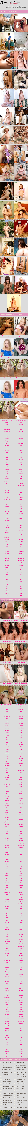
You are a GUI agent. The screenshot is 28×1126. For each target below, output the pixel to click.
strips (7, 560)
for (21, 462)
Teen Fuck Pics (21, 1074)
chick (7, 450)
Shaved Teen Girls (8, 1088)
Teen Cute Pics (6, 1069)
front (7, 466)
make (21, 513)
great (21, 480)
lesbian (7, 506)
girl (7, 476)
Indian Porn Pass (8, 1093)
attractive (7, 429)
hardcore (21, 485)
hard (7, 485)
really (21, 541)
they (21, 577)
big (21, 436)
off (7, 525)
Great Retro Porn (8, 1095)
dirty (21, 457)
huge (21, 497)
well (7, 588)
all (7, 424)
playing (21, 534)
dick (21, 455)
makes (7, 516)
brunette (7, 445)
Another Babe (7, 1081)
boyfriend (21, 443)
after (21, 422)
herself (7, 492)
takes (21, 565)
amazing (21, 424)
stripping (21, 558)
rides (21, 544)
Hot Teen (19, 1105)
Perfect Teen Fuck (8, 1107)
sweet (7, 565)
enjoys (21, 459)
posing (7, 539)
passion (7, 530)
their (21, 572)
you (21, 595)
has (7, 488)
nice (21, 520)
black (7, 438)
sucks (21, 563)
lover (21, 511)
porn (21, 537)
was (21, 586)
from (21, 464)
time (7, 581)
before (21, 434)
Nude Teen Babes (21, 1100)
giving (21, 478)
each (7, 459)
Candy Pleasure (7, 1067)
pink (7, 534)
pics (21, 532)
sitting (21, 553)
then (21, 574)
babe (21, 429)
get (21, 471)
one (21, 525)
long (7, 509)
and (7, 427)
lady (7, 504)
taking (7, 567)
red (7, 544)
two (21, 584)
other (7, 527)
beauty (21, 431)
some (21, 556)
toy (7, 584)
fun (7, 471)
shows (7, 553)
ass (21, 427)
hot (7, 497)
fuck (21, 466)
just (21, 502)
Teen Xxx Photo (20, 1069)
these (7, 577)
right (7, 546)
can (21, 448)
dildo (7, 457)
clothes (21, 450)
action (7, 422)
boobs (7, 443)
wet (21, 588)
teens (7, 570)
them (7, 574)
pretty (21, 539)
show (7, 551)
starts (7, 558)
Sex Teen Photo (7, 1062)
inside (21, 499)
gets (7, 473)
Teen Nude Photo (7, 1072)
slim (7, 556)
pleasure (7, 537)
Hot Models (6, 1105)
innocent (7, 499)
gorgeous (7, 480)
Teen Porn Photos (21, 1072)
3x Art (18, 1095)
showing (21, 551)
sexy (7, 548)
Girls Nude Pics (21, 1083)
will (21, 593)
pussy (7, 541)
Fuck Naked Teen (21, 1107)
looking (21, 509)
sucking (7, 563)
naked (21, 518)
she (21, 548)
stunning (21, 560)
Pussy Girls (6, 1079)
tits (21, 581)
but (21, 445)
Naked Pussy (20, 1086)
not (7, 523)
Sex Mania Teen (7, 1098)
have (21, 488)
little (21, 506)
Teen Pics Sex (7, 1083)
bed (7, 434)
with (7, 595)
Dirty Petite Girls (21, 1098)
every (7, 462)
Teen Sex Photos (21, 1067)
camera (7, 448)
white (7, 593)
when (7, 591)
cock (7, 452)
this (7, 579)
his (7, 495)
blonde (21, 438)
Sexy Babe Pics (21, 1093)
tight (21, 579)
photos (7, 532)
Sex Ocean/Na (20, 1079)
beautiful (7, 431)
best (7, 436)
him (21, 492)
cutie (7, 455)
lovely (7, 511)
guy (7, 483)
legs (21, 504)
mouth (7, 518)
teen (21, 567)
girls (21, 476)
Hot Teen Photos (21, 1065)
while (21, 591)
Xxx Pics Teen (20, 1062)
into (7, 502)
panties (21, 527)
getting (21, 473)
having (7, 490)
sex (21, 546)
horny (21, 495)
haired (21, 483)
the (7, 572)
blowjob (7, 441)
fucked (7, 469)
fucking (21, 469)
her (21, 490)
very (7, 586)
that (21, 570)
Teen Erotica (20, 1102)
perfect (21, 530)
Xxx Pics (4, 1065)
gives (7, 478)
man (21, 516)
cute (21, 452)
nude (21, 523)
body (21, 441)
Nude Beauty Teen (8, 1086)
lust (7, 513)
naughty (7, 520)
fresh (7, 464)
